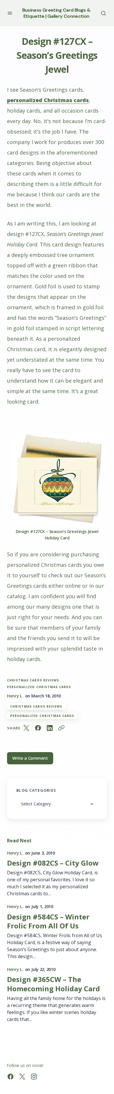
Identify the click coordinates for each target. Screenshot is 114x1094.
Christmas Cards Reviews (33, 680)
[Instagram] (34, 1076)
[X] (22, 1076)
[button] (10, 13)
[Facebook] (10, 1076)
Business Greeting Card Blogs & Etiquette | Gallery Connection (56, 13)
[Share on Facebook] (38, 728)
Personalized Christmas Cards (39, 687)
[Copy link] (61, 728)
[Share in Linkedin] (50, 728)
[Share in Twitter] (26, 728)
